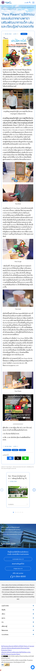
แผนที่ (2, 538)
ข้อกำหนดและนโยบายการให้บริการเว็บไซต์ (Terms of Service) (17, 646)
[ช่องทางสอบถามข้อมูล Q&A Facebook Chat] (33, 667)
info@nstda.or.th (18, 568)
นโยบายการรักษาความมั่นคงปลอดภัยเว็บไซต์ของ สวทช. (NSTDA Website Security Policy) (16, 653)
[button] (34, 489)
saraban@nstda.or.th (18, 559)
